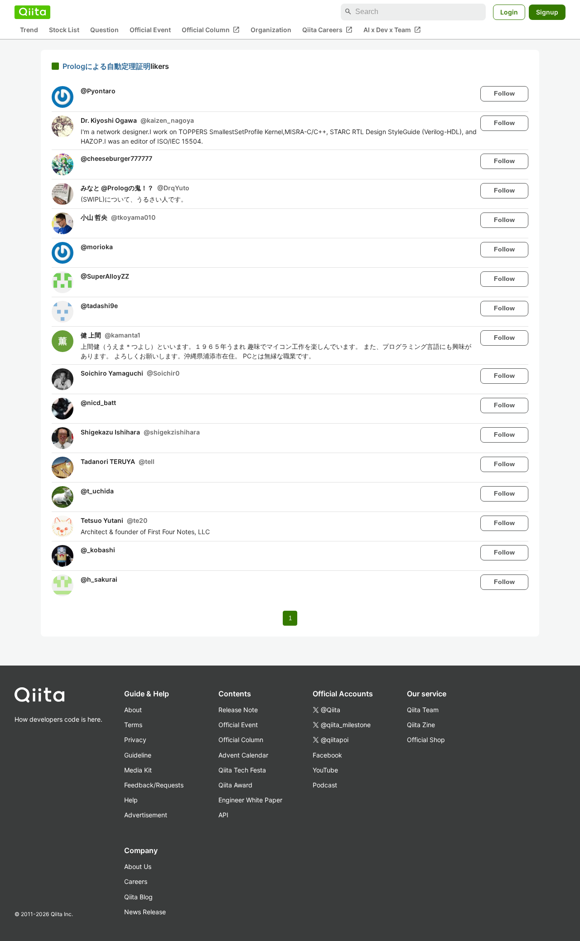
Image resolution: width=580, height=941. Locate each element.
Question (104, 30)
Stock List (64, 30)
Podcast (325, 785)
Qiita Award (235, 785)
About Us (137, 866)
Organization (271, 30)
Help (131, 800)
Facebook (327, 755)
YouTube (325, 770)
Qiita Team (423, 710)
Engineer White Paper (250, 800)
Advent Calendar (243, 755)
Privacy (135, 739)
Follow (504, 93)
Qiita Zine (421, 725)
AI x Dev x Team (392, 29)
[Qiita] (32, 12)
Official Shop (426, 739)
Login (509, 11)
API (223, 815)
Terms (133, 725)
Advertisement (145, 815)
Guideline (137, 755)
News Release (145, 912)
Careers (135, 881)
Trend (29, 30)
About (133, 710)
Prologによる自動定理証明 (106, 66)
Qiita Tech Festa (242, 770)
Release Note (238, 710)
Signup (547, 11)
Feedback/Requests (154, 785)
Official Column (211, 29)
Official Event (150, 30)
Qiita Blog (138, 897)
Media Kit (138, 770)
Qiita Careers (327, 29)
